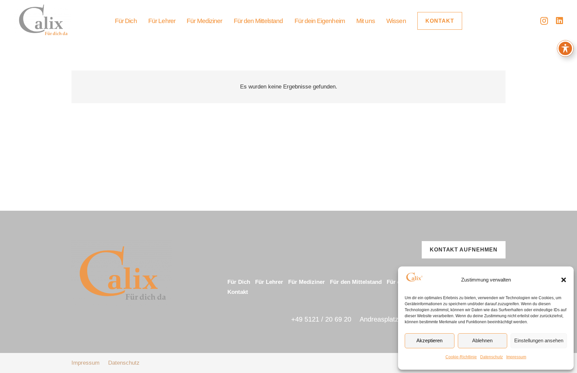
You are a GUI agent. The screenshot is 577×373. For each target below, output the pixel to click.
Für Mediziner (306, 282)
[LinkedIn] (559, 20)
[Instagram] (544, 20)
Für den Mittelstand (356, 282)
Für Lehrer (269, 282)
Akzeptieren (429, 340)
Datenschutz (491, 357)
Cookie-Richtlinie (461, 357)
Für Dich (238, 282)
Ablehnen (482, 340)
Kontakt (237, 292)
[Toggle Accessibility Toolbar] (565, 48)
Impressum (516, 357)
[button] (563, 279)
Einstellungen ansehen (538, 340)
